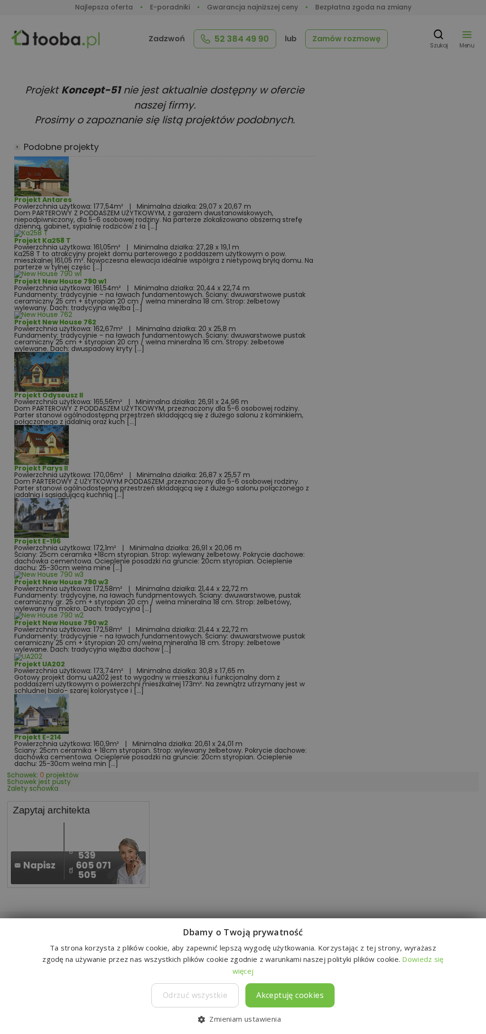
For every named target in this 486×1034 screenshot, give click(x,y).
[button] (243, 1019)
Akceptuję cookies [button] (290, 995)
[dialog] (243, 517)
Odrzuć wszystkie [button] (195, 995)
